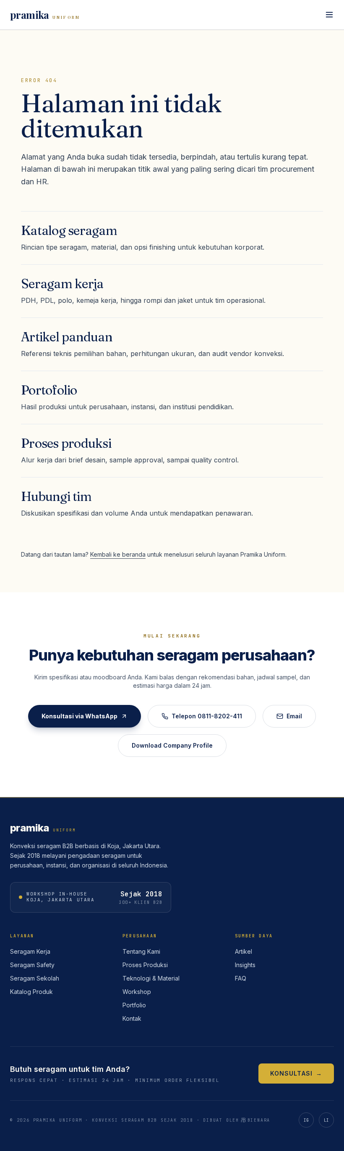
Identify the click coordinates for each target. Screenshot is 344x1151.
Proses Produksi (145, 964)
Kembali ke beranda (118, 554)
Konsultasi (296, 1073)
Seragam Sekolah (34, 978)
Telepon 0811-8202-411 (207, 716)
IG (306, 1120)
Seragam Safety (32, 964)
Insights (245, 964)
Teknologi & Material (151, 978)
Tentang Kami (141, 951)
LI (326, 1120)
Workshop (136, 991)
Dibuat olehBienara (236, 1120)
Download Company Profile (172, 745)
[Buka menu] (329, 15)
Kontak (131, 1018)
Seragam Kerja (30, 951)
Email (294, 716)
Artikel (243, 951)
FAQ (240, 978)
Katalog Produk (31, 991)
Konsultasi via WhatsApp (79, 716)
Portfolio (134, 1005)
